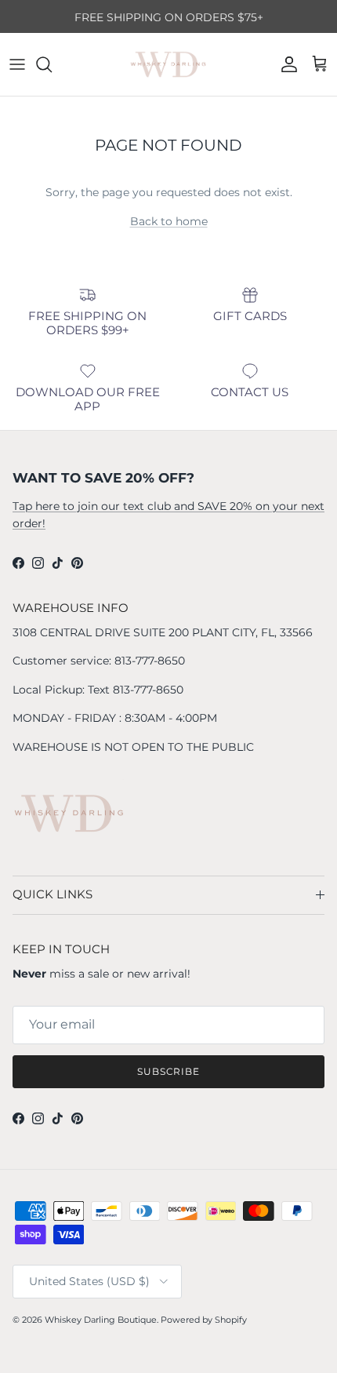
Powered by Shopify (204, 1319)
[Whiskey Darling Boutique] (168, 64)
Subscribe (169, 1071)
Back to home (169, 221)
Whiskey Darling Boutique (101, 1319)
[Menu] (17, 64)
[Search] (51, 64)
